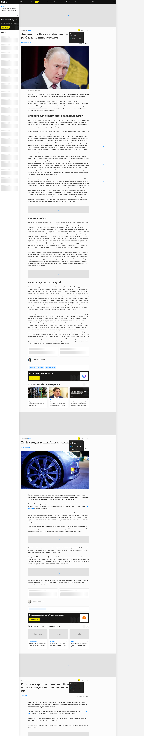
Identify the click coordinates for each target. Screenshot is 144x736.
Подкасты (56, 1)
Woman (71, 1)
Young (81, 1)
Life (66, 1)
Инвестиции (31, 388)
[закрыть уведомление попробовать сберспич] (82, 34)
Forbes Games (33, 1)
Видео (62, 1)
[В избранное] (45, 388)
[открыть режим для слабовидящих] (79, 30)
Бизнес (72, 630)
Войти (109, 1)
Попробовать (73, 41)
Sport (76, 1)
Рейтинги (43, 1)
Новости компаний (33, 630)
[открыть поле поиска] (114, 2)
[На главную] (4, 2)
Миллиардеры (53, 388)
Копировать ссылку (83, 43)
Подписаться (34, 366)
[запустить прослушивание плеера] (82, 30)
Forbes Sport (73, 388)
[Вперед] (91, 340)
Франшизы (49, 1)
